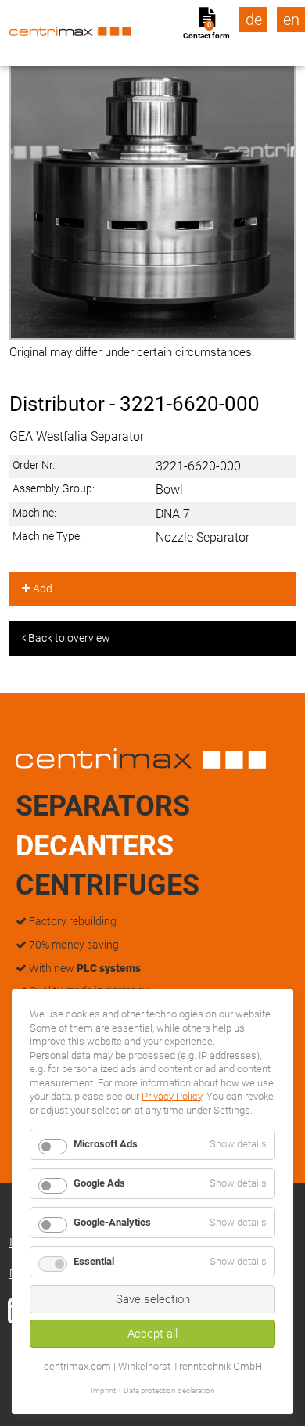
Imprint (103, 1390)
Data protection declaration (169, 1390)
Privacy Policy (172, 1096)
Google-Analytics (112, 1222)
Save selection (153, 1299)
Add (41, 588)
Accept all (152, 1334)
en (291, 19)
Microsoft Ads (106, 1144)
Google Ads (99, 1183)
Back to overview (68, 638)
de (254, 19)
